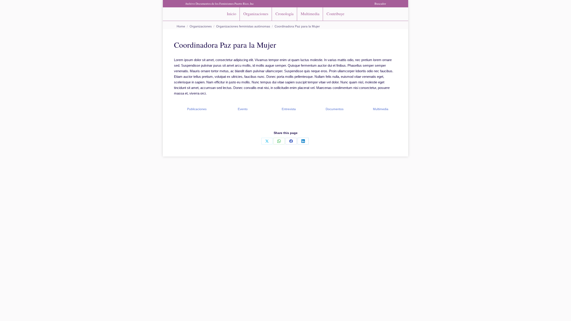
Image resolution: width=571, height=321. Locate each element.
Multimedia (380, 109)
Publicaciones (196, 109)
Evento (242, 109)
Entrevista (288, 109)
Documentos (334, 109)
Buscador (380, 4)
